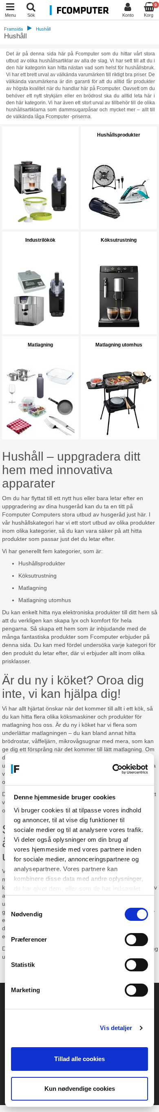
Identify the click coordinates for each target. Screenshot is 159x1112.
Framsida (13, 28)
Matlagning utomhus (118, 345)
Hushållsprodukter (118, 135)
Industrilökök (40, 240)
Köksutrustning (119, 240)
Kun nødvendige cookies (79, 1088)
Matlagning (40, 345)
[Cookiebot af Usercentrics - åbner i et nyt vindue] (113, 769)
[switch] (136, 939)
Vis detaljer (116, 1027)
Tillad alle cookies (79, 1058)
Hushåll (43, 28)
